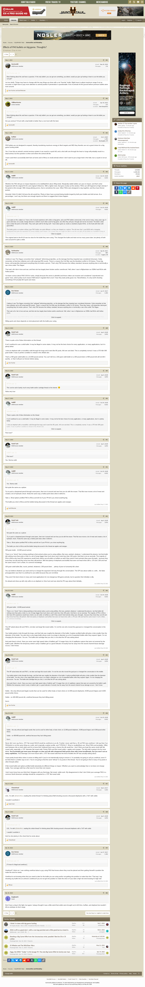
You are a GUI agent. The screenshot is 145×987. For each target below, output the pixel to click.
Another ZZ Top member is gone (127, 123)
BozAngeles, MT (103, 141)
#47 (107, 287)
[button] (28, 20)
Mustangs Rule (14, 941)
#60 (107, 893)
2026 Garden (122, 155)
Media (33, 20)
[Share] (103, 60)
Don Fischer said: (12, 73)
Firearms (30, 941)
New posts (5, 24)
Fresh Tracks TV (72, 979)
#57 (107, 783)
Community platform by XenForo (61, 982)
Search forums (14, 24)
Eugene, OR (104, 254)
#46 (107, 246)
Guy (103, 947)
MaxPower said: (12, 861)
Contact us (106, 973)
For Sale (120, 151)
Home (6, 20)
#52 (107, 467)
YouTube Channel (93, 979)
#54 (107, 590)
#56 (107, 713)
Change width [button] (9, 973)
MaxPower (8, 50)
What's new (23, 20)
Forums (13, 20)
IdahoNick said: (11, 411)
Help (130, 973)
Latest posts (121, 120)
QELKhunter (13, 932)
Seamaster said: (12, 216)
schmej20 (102, 932)
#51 (107, 439)
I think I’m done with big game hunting (23, 923)
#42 (107, 98)
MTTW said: (10, 384)
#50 (107, 398)
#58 (107, 812)
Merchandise (82, 979)
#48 (107, 328)
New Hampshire (103, 106)
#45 (107, 203)
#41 (107, 60)
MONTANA (121, 144)
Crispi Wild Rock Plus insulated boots (128, 148)
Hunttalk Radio (62, 979)
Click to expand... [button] (56, 234)
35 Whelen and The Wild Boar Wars (22, 945)
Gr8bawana (101, 925)
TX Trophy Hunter (15, 925)
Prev (7, 54)
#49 (107, 371)
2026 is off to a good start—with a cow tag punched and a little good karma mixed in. (39, 930)
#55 (107, 655)
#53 (107, 516)
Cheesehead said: (12, 825)
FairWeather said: (12, 300)
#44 (107, 171)
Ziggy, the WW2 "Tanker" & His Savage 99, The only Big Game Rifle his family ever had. (40, 952)
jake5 (138, 176)
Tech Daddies (96, 982)
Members (42, 20)
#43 (107, 133)
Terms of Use (114, 973)
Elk (26, 932)
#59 (107, 848)
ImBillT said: (10, 452)
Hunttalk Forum (51, 979)
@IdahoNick (19, 796)
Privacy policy (123, 973)
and (17, 90)
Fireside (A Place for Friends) (36, 925)
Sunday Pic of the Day (124, 131)
